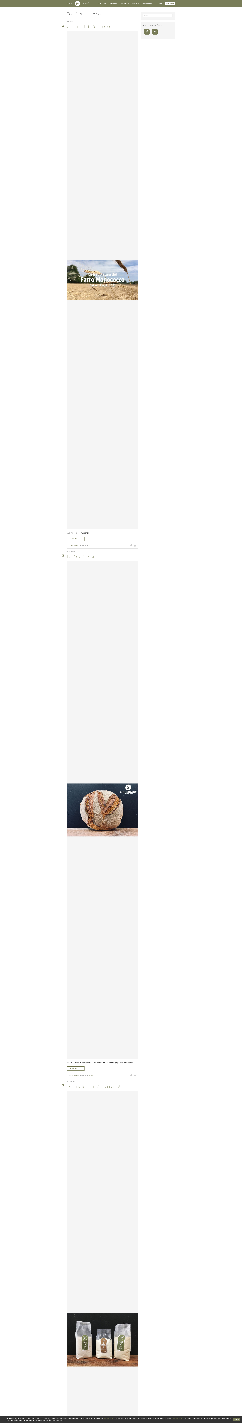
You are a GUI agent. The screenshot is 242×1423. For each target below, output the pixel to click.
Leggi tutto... (76, 539)
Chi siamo (102, 3)
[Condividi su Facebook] (131, 546)
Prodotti (125, 3)
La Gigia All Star (80, 556)
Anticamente (74, 545)
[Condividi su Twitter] (135, 546)
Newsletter (147, 3)
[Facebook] (147, 32)
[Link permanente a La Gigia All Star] (102, 810)
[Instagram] (155, 32)
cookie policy (109, 1418)
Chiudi (236, 1419)
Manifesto (113, 3)
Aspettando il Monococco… (90, 26)
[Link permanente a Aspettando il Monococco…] (102, 280)
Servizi (135, 3)
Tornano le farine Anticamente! (93, 1086)
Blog (90, 545)
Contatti (158, 3)
